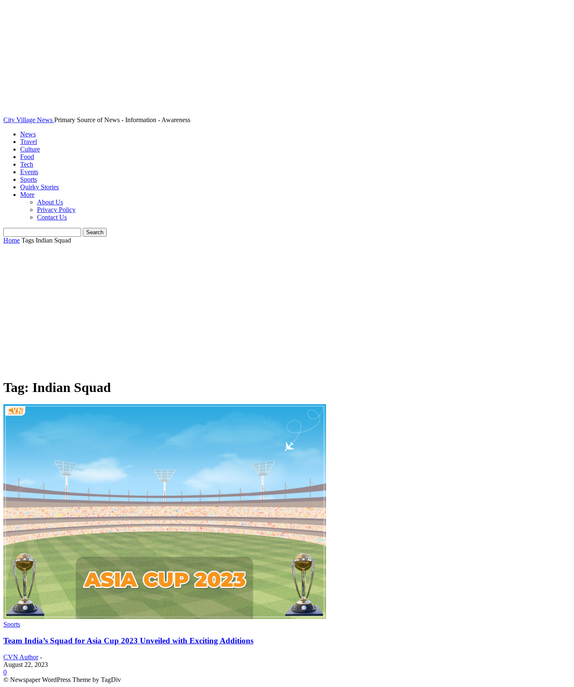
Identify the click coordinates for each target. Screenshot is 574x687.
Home (11, 240)
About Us (50, 202)
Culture (30, 149)
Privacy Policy (56, 209)
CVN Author (20, 657)
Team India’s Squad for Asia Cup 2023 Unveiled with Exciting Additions (128, 640)
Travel (28, 141)
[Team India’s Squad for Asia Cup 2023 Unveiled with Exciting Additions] (164, 616)
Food (27, 156)
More (27, 194)
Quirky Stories (39, 187)
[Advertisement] (287, 312)
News (28, 134)
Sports (28, 179)
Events (29, 171)
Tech (26, 164)
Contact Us (52, 217)
